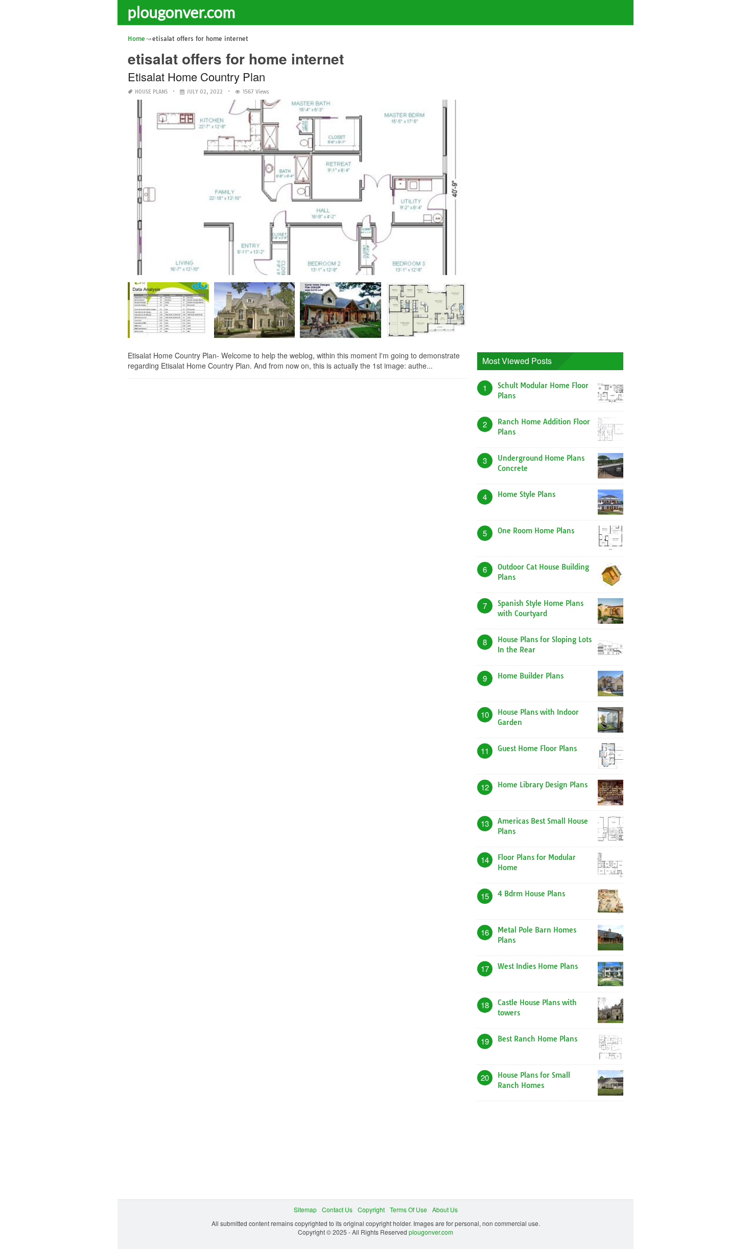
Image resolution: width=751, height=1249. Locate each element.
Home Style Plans (526, 494)
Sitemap (305, 1209)
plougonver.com (182, 12)
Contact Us (337, 1209)
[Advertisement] (553, 186)
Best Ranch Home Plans (537, 1038)
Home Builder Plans (531, 675)
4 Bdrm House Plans (531, 893)
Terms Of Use (408, 1209)
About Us (445, 1209)
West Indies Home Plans (538, 966)
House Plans (151, 91)
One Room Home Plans (536, 530)
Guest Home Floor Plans (537, 748)
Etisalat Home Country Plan (196, 76)
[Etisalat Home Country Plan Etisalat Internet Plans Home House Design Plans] (168, 314)
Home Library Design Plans (543, 784)
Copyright (371, 1209)
